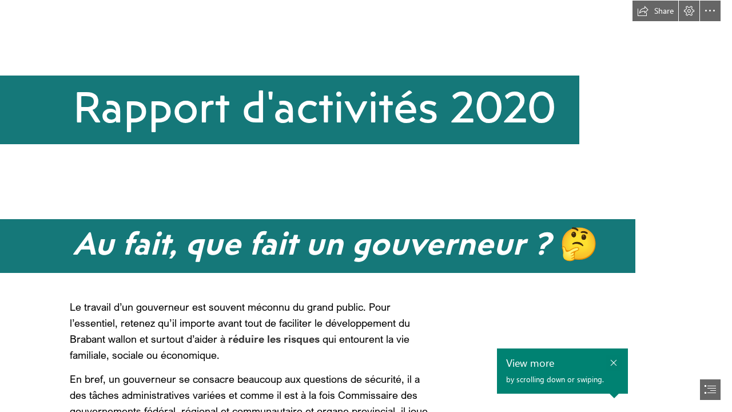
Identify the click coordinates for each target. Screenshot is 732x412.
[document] (366, 206)
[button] (655, 11)
